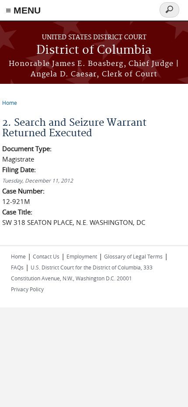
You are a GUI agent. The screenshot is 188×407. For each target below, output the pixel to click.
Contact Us (46, 256)
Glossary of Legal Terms (133, 256)
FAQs (17, 267)
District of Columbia (94, 50)
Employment (81, 256)
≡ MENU (23, 10)
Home (9, 102)
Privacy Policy (27, 289)
